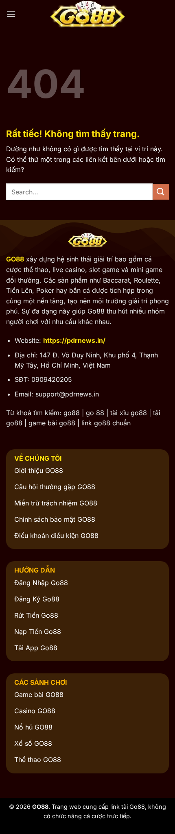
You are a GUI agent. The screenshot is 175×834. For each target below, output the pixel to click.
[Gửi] (161, 192)
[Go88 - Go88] (87, 14)
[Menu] (11, 14)
